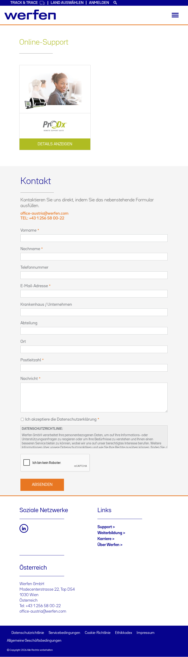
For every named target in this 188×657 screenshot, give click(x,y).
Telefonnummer (34, 267)
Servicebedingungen (64, 633)
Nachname (30, 249)
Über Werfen (108, 545)
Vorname (28, 230)
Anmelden (99, 3)
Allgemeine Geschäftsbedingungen (34, 640)
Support (104, 527)
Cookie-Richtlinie (98, 633)
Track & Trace (24, 3)
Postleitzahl (30, 360)
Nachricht (29, 379)
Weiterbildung (109, 533)
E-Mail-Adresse (34, 286)
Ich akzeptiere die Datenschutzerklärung (61, 419)
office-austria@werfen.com (42, 611)
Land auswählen (67, 3)
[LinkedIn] (23, 528)
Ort (23, 341)
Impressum (146, 633)
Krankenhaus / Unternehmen (46, 304)
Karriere (104, 539)
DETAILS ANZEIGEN (55, 144)
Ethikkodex (123, 633)
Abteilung (28, 323)
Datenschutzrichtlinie (27, 633)
